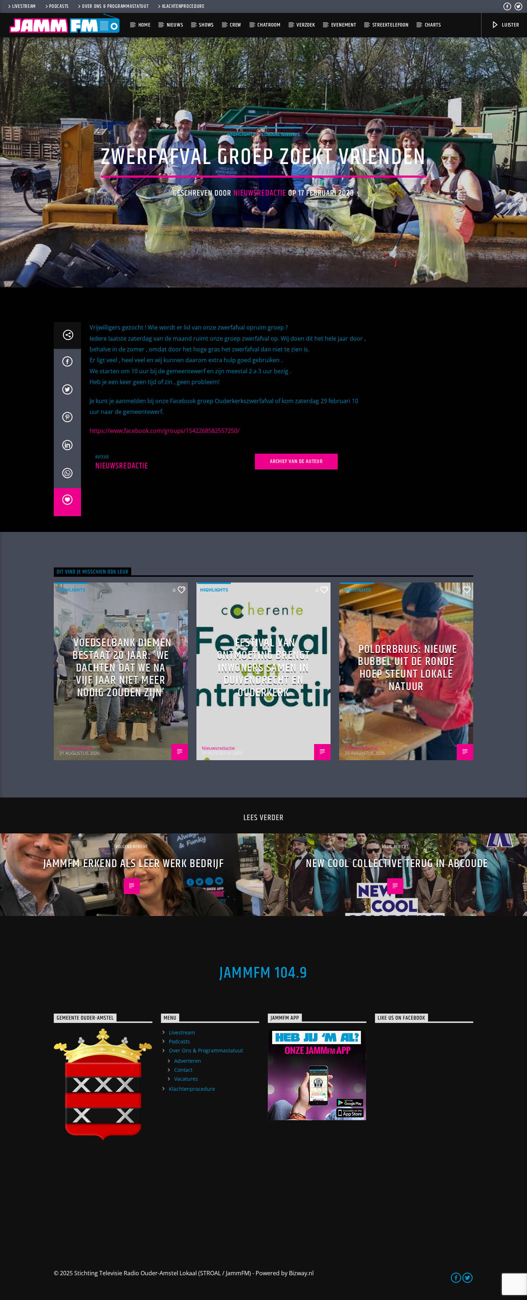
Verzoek (305, 24)
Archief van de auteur (296, 461)
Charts (433, 24)
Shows (206, 24)
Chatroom (268, 24)
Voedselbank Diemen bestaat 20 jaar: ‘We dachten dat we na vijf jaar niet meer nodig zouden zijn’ (122, 667)
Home (144, 24)
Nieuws (175, 24)
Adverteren (187, 1060)
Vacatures (186, 1078)
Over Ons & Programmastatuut (115, 6)
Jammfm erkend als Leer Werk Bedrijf (133, 864)
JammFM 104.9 (263, 973)
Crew (235, 24)
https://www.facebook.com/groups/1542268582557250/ (164, 431)
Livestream (24, 6)
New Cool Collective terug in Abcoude (397, 864)
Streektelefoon (390, 24)
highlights (241, 134)
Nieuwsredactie (259, 193)
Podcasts (59, 6)
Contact (183, 1069)
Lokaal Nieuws (281, 134)
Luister (509, 24)
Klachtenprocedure (183, 6)
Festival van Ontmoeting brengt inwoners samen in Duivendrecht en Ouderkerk (263, 667)
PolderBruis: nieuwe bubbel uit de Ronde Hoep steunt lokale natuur (407, 668)
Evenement (343, 24)
